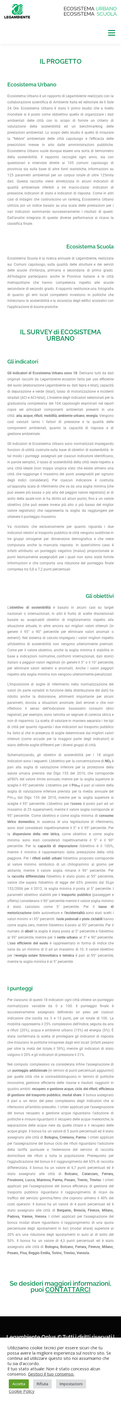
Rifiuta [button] (42, 1383)
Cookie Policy (21, 1391)
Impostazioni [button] (71, 1383)
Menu (111, 32)
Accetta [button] (18, 1383)
